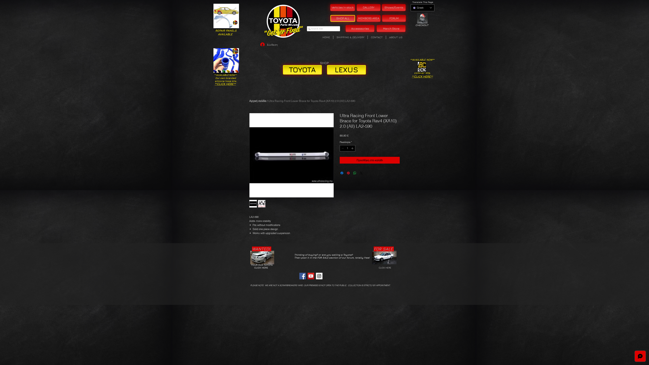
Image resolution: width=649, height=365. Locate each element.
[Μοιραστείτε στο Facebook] (342, 173)
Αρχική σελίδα (257, 101)
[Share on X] (361, 173)
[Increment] (353, 148)
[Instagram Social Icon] (319, 276)
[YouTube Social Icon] (311, 276)
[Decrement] (342, 148)
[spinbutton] (347, 148)
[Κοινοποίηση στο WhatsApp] (355, 173)
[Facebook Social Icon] (302, 276)
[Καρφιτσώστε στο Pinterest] (348, 173)
